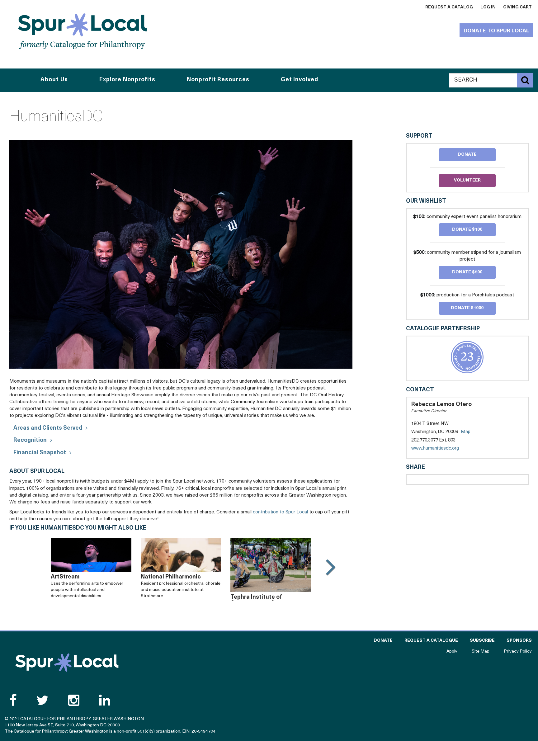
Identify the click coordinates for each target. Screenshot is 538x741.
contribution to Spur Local (280, 512)
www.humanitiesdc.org (441, 449)
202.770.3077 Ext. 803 (433, 440)
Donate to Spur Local (496, 31)
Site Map (480, 651)
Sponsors (519, 640)
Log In (488, 7)
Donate (467, 154)
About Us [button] (54, 80)
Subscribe (482, 640)
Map (465, 432)
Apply (451, 651)
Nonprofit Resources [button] (218, 80)
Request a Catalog (449, 7)
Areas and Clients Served (47, 428)
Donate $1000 (467, 308)
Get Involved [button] (299, 80)
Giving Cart (517, 7)
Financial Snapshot (39, 453)
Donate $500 (467, 272)
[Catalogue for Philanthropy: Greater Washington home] (82, 31)
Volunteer (467, 180)
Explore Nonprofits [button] (127, 80)
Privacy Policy (518, 651)
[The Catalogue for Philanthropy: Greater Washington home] (67, 662)
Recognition (30, 440)
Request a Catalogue (431, 640)
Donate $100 (467, 229)
